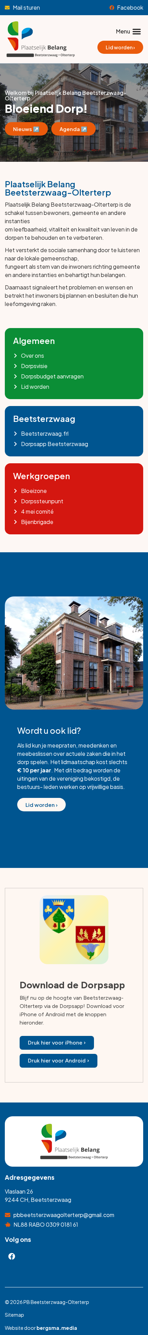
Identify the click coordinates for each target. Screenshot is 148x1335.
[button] (128, 31)
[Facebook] (12, 1256)
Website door (41, 1328)
